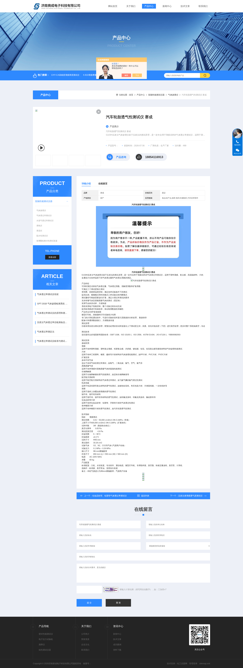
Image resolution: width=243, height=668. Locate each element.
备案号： (87, 663)
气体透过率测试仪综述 (48, 294)
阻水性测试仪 (42, 236)
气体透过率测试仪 (44, 215)
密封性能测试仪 (46, 634)
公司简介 (85, 634)
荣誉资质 (85, 639)
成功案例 (117, 644)
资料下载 (117, 650)
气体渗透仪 (173, 95)
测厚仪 (42, 644)
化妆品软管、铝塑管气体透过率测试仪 (109, 496)
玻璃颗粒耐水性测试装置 (46, 241)
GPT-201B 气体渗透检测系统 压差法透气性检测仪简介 (53, 303)
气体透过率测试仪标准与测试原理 (53, 341)
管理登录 (193, 663)
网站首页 (112, 6)
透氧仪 (39, 226)
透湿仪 (39, 231)
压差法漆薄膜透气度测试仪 (190, 496)
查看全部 (52, 257)
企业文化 (85, 644)
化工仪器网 (182, 663)
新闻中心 (167, 6)
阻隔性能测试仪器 (156, 95)
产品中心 (149, 6)
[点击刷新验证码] (110, 589)
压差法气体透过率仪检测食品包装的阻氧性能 (53, 322)
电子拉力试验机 (46, 639)
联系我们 (203, 6)
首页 (131, 95)
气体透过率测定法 (45, 332)
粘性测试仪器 (45, 650)
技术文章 (185, 6)
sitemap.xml (204, 663)
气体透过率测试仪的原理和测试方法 (53, 313)
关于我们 (130, 6)
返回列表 (145, 496)
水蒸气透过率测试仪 (45, 220)
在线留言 (102, 183)
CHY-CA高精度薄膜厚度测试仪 (65, 75)
